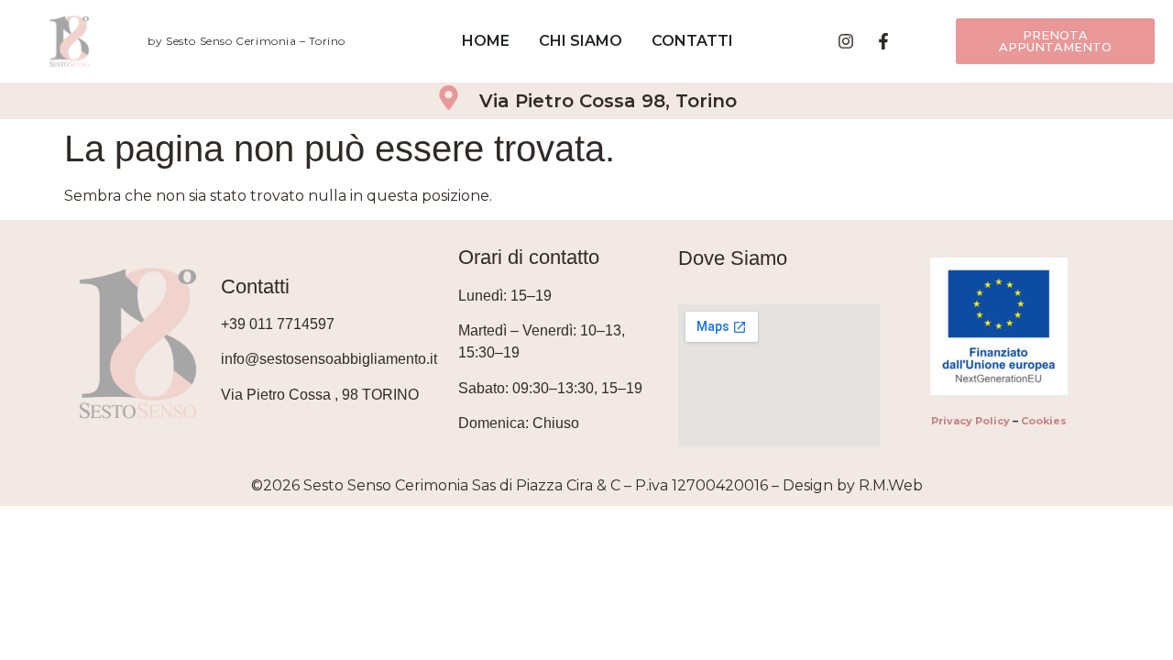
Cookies (1044, 420)
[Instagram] (845, 41)
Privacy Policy (970, 420)
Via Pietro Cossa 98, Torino (608, 101)
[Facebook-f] (883, 41)
